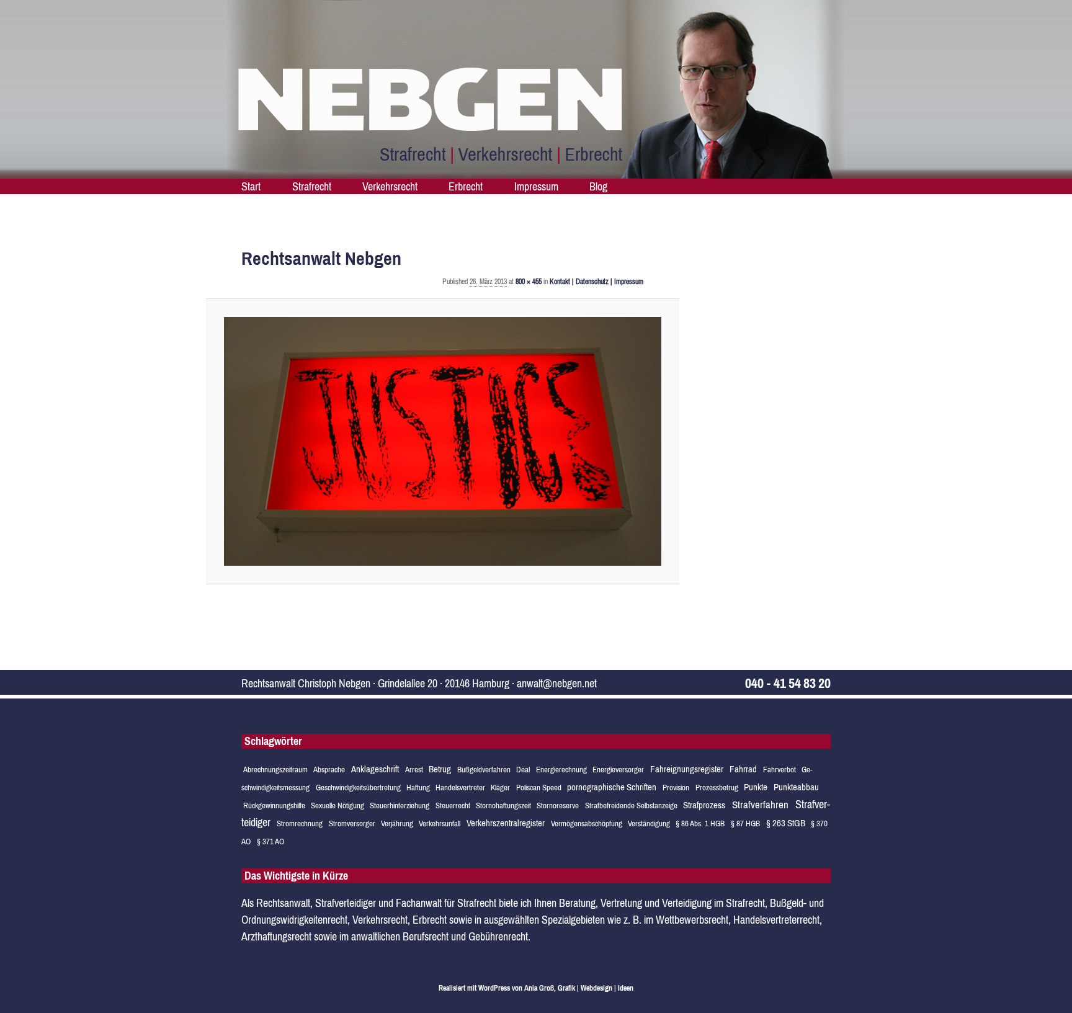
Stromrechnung (300, 823)
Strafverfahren (760, 804)
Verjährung (397, 823)
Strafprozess (704, 805)
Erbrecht (466, 186)
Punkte (755, 787)
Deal (523, 769)
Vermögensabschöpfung (586, 823)
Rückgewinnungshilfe (274, 805)
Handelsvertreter (460, 787)
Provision (676, 787)
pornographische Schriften (611, 787)
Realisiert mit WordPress (474, 988)
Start (251, 186)
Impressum (536, 186)
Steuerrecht (453, 805)
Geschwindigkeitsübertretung (358, 787)
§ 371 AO (270, 841)
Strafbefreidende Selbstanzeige (631, 805)
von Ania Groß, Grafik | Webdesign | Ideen (572, 988)
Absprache (329, 769)
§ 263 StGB (785, 823)
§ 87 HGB (745, 823)
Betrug (440, 769)
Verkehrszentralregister (506, 823)
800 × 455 (529, 281)
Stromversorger (352, 823)
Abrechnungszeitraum (275, 769)
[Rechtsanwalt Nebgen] (442, 441)
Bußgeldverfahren (484, 769)
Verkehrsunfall (439, 823)
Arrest (414, 769)
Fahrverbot (779, 769)
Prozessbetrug (716, 787)
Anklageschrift (375, 769)
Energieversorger (618, 769)
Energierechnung (561, 769)
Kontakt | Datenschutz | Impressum (596, 281)
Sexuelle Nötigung (337, 805)
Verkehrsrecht (390, 186)
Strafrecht (311, 186)
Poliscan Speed (538, 787)
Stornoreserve (558, 805)
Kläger (500, 787)
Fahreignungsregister (686, 769)
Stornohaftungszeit (503, 805)
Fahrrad (743, 769)
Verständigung (649, 823)
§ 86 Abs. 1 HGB (700, 823)
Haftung (418, 787)
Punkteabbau (796, 787)
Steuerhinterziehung (399, 805)
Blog (598, 186)
